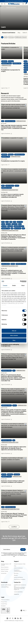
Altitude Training (4, 571)
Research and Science (8, 32)
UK (23, 610)
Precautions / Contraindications (17, 571)
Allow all (14, 330)
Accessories (3, 573)
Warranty (16, 575)
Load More (14, 526)
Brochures (16, 573)
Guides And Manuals (18, 568)
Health (5, 37)
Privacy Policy (20, 552)
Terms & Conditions (5, 599)
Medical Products (4, 569)
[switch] (24, 315)
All (2, 37)
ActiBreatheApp (5, 586)
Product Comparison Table (19, 563)
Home (2, 7)
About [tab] (23, 285)
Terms (16, 552)
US (26, 610)
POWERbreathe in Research (21, 37)
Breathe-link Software (6, 584)
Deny (14, 340)
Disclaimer (3, 605)
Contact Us (16, 594)
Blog (19, 32)
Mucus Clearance (4, 567)
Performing (11, 37)
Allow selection (14, 335)
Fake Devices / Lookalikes (19, 579)
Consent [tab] (5, 285)
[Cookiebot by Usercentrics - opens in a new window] (20, 281)
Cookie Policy (4, 603)
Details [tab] (14, 285)
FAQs (15, 566)
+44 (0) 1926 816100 (18, 591)
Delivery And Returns (18, 577)
